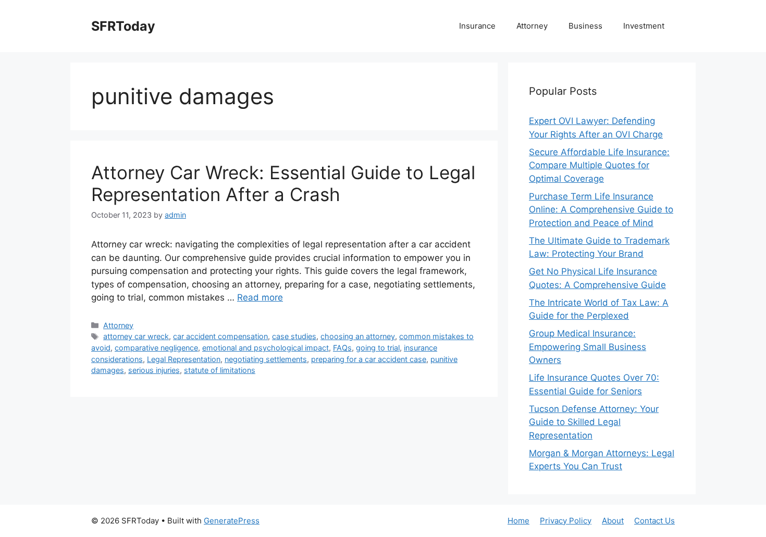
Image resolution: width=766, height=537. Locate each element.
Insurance (477, 26)
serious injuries (154, 370)
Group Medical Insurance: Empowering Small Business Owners (587, 346)
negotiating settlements (266, 359)
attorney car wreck (136, 336)
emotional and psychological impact (265, 347)
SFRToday (123, 26)
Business (585, 26)
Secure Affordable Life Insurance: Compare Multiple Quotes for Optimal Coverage (599, 165)
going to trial (378, 347)
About (613, 521)
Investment (643, 26)
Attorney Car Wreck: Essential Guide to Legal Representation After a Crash (283, 183)
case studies (294, 336)
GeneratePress (232, 521)
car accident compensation (220, 336)
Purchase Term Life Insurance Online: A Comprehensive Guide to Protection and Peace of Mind (601, 209)
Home (518, 521)
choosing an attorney (357, 336)
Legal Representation (183, 359)
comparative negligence (156, 347)
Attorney (532, 26)
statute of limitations (219, 370)
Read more (260, 297)
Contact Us (654, 521)
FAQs (342, 347)
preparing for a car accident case (368, 359)
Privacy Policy (565, 521)
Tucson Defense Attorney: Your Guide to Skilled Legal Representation (594, 422)
